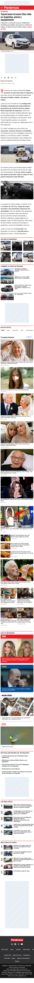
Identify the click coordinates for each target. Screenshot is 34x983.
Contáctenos (26, 955)
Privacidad (7, 958)
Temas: (3, 330)
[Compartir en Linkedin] (12, 77)
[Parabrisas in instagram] (12, 944)
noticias (17, 667)
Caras (12, 949)
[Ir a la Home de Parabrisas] (11, 7)
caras (17, 637)
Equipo (13, 958)
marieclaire (17, 696)
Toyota (8, 330)
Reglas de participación (23, 958)
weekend (17, 724)
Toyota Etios (15, 330)
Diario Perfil (4, 949)
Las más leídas (6, 802)
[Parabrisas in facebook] (15, 944)
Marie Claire (26, 949)
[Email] (15, 77)
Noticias (18, 949)
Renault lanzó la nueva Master (11, 769)
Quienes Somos (17, 955)
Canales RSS (7, 955)
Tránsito (17, 961)
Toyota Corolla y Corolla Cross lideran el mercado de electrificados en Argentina (17, 772)
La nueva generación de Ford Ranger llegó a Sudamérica (15, 756)
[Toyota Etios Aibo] (6, 246)
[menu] (2, 8)
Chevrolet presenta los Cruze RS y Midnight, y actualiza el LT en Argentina (15, 765)
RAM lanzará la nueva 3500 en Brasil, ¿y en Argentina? (14, 760)
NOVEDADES (4, 11)
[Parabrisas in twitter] (18, 944)
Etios (22, 330)
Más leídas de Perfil (9, 842)
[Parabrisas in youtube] (22, 944)
